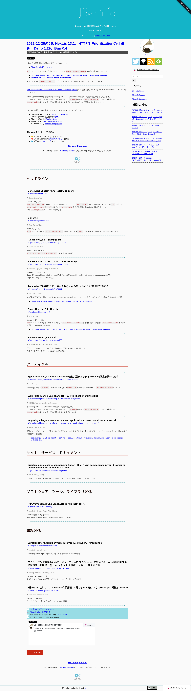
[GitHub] (143, 61)
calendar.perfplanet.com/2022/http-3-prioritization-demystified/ (55, 398)
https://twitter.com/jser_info (52, 121)
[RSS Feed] (151, 61)
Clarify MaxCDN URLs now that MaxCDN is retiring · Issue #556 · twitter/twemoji (62, 301)
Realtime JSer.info (102, 36)
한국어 (98, 30)
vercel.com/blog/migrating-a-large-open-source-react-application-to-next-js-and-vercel (64, 423)
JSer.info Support (138, 95)
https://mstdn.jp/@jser (53, 124)
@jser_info (47, 141)
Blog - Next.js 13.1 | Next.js (41, 67)
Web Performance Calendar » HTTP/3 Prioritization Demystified (52, 90)
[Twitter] (135, 61)
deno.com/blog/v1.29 (38, 193)
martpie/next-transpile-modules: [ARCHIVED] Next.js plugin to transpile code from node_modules (69, 75)
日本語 (91, 30)
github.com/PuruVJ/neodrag (41, 506)
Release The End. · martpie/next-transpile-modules (51, 77)
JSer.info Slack (51, 119)
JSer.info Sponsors (77, 146)
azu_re (87, 688)
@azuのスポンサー (56, 139)
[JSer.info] (95, 14)
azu (147, 54)
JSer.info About (138, 91)
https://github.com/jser (59, 114)
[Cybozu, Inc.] (77, 163)
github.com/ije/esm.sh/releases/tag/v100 (46, 340)
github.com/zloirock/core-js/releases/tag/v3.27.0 (49, 264)
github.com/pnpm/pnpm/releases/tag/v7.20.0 (48, 242)
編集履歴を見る (70, 52)
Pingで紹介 (62, 615)
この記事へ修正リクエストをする (43, 609)
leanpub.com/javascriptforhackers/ (43, 545)
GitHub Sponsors (67, 151)
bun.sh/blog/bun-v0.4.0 (39, 220)
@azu (56, 117)
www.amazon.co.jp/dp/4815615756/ (44, 590)
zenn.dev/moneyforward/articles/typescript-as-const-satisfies (54, 379)
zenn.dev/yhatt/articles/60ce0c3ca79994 (46, 289)
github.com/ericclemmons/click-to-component (48, 470)
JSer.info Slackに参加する (40, 612)
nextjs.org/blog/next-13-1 (40, 312)
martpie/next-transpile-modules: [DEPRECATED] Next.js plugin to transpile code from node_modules (70, 329)
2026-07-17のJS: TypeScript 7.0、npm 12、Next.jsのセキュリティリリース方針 (147, 119)
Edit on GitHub (52, 52)
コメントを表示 (34, 652)
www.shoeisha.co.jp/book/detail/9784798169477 (49, 568)
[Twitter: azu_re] (147, 46)
